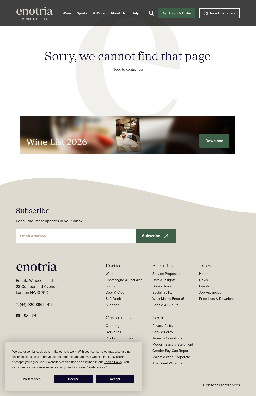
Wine (67, 13)
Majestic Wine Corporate (171, 356)
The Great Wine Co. (167, 363)
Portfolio (116, 265)
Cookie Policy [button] (113, 362)
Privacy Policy (163, 325)
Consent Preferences (221, 385)
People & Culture (165, 304)
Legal (158, 317)
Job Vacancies (210, 292)
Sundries (113, 304)
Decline (73, 379)
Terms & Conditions (167, 338)
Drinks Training (164, 286)
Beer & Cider (116, 292)
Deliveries (113, 331)
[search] (151, 13)
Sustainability (162, 292)
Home (203, 273)
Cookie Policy (162, 331)
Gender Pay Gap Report (171, 350)
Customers (118, 317)
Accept (115, 379)
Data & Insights (164, 279)
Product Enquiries (119, 338)
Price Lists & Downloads (217, 298)
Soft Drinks (114, 298)
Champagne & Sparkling (124, 279)
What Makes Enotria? (168, 298)
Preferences (32, 379)
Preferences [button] (96, 367)
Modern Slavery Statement (172, 344)
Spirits (82, 13)
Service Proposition (167, 273)
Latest (206, 265)
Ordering (113, 325)
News (203, 279)
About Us (162, 265)
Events (204, 286)
